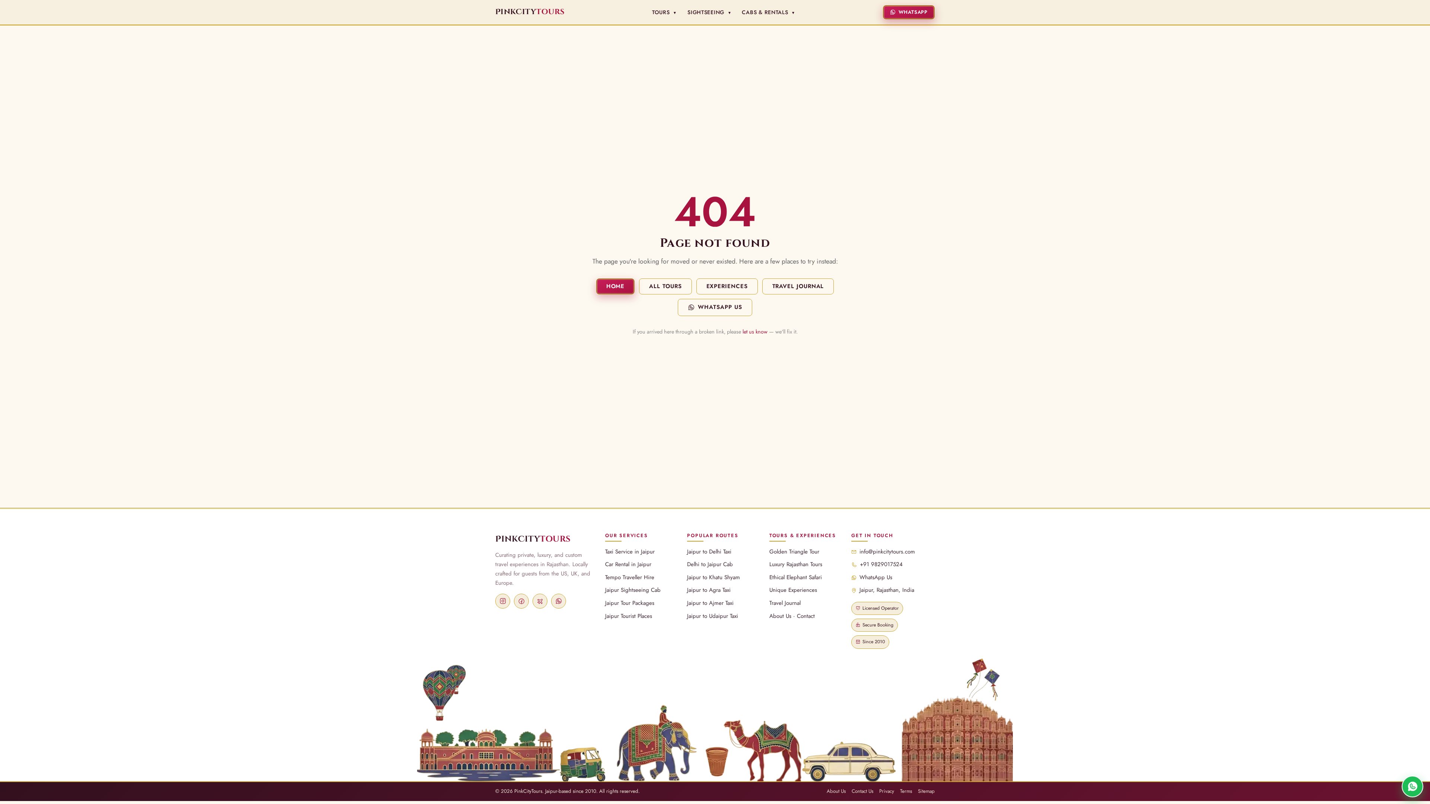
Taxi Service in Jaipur (630, 552)
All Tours (665, 286)
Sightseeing (709, 12)
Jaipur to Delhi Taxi (709, 552)
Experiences (727, 286)
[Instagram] (502, 601)
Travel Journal (798, 286)
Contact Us (862, 791)
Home (615, 286)
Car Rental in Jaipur (628, 564)
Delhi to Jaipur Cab (710, 564)
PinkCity (533, 539)
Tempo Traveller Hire (629, 577)
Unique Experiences (793, 590)
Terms (906, 791)
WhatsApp (913, 12)
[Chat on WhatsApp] (1412, 786)
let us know (755, 331)
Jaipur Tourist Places (628, 616)
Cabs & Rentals (768, 12)
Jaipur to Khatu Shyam (713, 577)
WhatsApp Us (720, 307)
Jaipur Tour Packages (629, 603)
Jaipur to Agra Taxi (709, 590)
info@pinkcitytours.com (887, 552)
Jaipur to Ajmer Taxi (710, 603)
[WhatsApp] (558, 601)
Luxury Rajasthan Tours (795, 564)
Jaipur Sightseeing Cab (633, 590)
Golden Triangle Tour (794, 552)
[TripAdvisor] (540, 601)
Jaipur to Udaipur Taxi (712, 616)
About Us (780, 616)
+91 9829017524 (881, 564)
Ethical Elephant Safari (795, 577)
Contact (806, 616)
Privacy (886, 791)
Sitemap (926, 791)
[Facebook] (521, 601)
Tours (664, 12)
